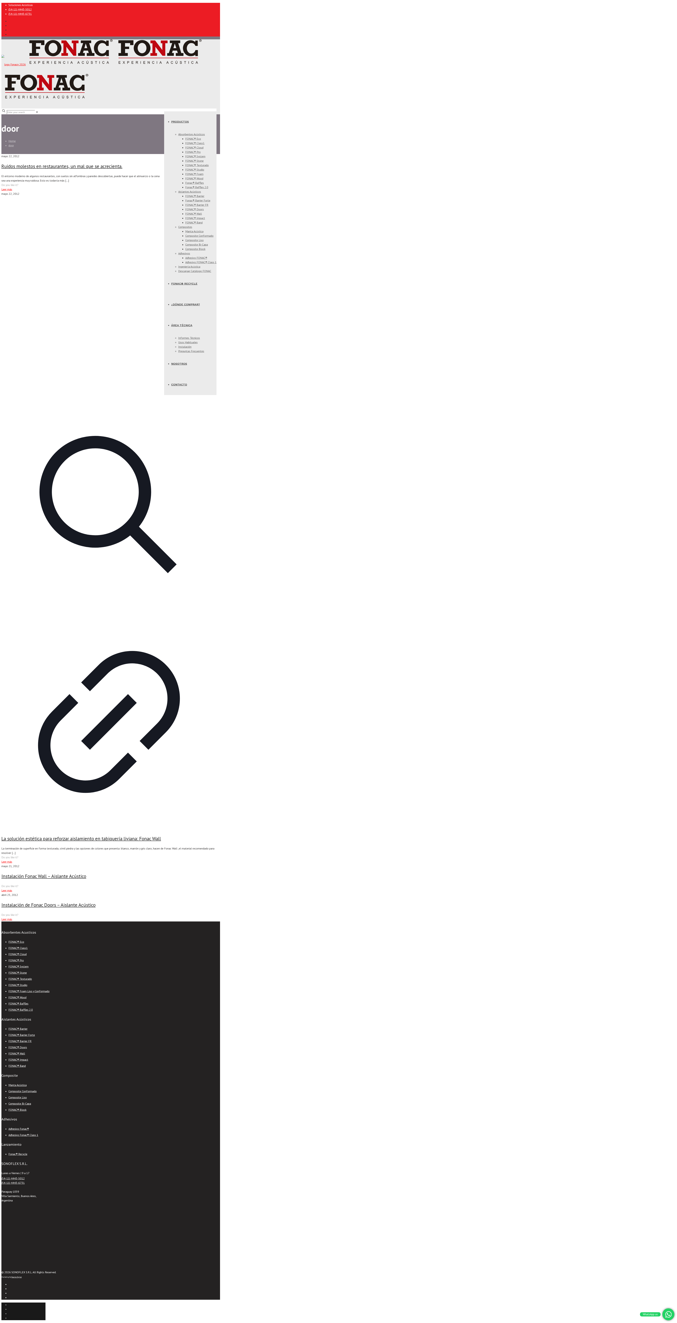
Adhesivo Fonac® (18, 1129)
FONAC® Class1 (18, 948)
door (11, 145)
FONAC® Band (17, 1066)
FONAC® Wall (16, 1053)
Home (12, 141)
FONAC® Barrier (18, 1028)
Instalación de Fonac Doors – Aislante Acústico (48, 905)
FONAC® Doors (17, 1047)
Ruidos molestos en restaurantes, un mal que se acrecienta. (61, 166)
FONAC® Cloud (17, 954)
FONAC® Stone (17, 972)
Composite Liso (17, 1097)
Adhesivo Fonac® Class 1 (23, 1135)
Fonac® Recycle (17, 1154)
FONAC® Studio (17, 985)
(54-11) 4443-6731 (20, 14)
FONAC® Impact (18, 1059)
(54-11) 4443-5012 (20, 9)
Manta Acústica (17, 1085)
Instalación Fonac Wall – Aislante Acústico (43, 876)
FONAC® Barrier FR (20, 1041)
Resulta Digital (16, 1277)
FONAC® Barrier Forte (21, 1035)
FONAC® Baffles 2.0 (20, 1009)
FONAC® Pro (16, 960)
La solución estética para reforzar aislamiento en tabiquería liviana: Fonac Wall (81, 839)
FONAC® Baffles (18, 1003)
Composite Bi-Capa (19, 1103)
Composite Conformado (22, 1091)
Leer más (6, 189)
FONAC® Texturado (20, 979)
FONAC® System (18, 966)
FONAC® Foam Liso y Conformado (29, 991)
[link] (37, 112)
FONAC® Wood (17, 997)
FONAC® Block (17, 1109)
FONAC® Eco (16, 942)
